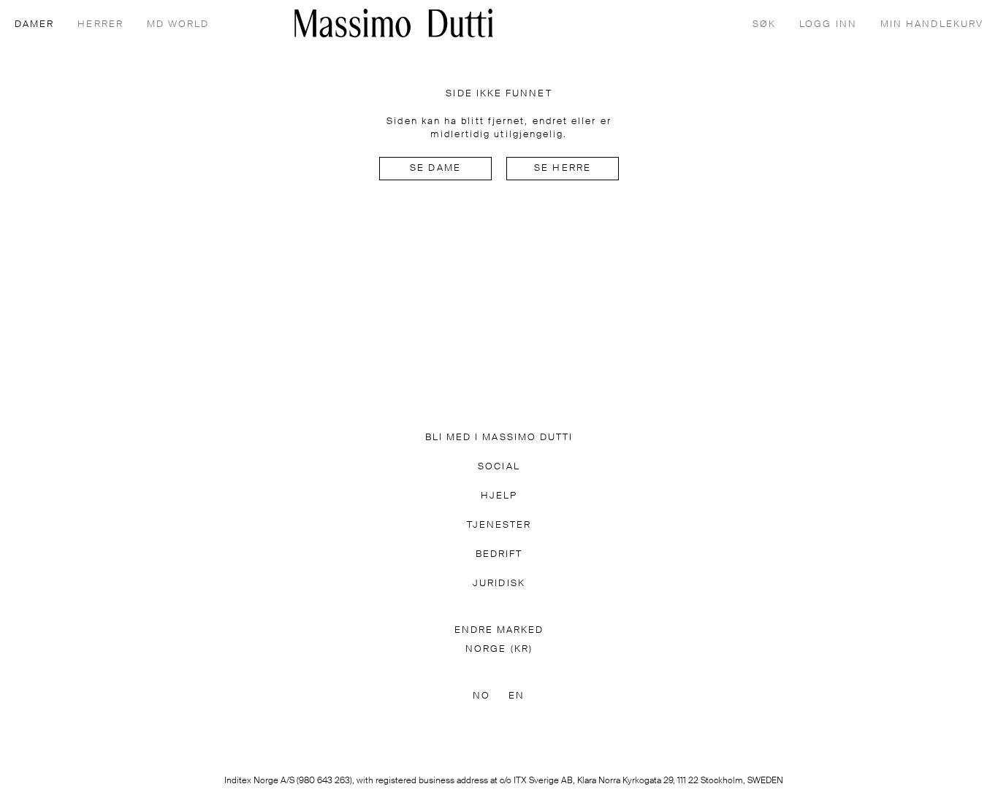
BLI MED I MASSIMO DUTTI (499, 437)
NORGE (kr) (499, 649)
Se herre (562, 168)
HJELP (499, 496)
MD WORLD (178, 24)
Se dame (435, 168)
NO (481, 696)
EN (516, 696)
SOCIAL (498, 467)
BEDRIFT (499, 554)
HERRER (100, 24)
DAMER (34, 24)
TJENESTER (499, 525)
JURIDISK (499, 583)
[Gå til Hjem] (394, 23)
